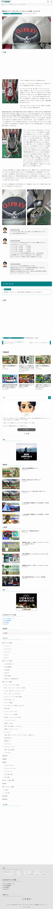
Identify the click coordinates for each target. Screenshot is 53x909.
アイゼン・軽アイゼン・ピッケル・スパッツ (14, 690)
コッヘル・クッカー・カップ (11, 711)
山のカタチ (6, 624)
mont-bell (37, 874)
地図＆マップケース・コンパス (11, 729)
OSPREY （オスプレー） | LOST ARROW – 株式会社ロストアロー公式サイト (23, 292)
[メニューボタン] (51, 1)
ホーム (9, 904)
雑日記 (5, 799)
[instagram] (26, 433)
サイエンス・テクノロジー (10, 768)
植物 (5, 759)
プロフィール (21, 904)
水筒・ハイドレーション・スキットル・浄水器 (15, 687)
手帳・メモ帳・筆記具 (9, 749)
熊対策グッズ (7, 740)
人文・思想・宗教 (8, 774)
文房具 (5, 796)
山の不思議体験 (7, 620)
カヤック (6, 657)
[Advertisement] (26, 65)
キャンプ (6, 654)
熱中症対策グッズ (8, 738)
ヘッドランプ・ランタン (10, 720)
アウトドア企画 (8, 660)
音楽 (5, 783)
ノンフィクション (8, 771)
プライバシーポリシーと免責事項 (32, 904)
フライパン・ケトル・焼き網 (11, 714)
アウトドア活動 (8, 642)
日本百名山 (22, 874)
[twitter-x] (24, 433)
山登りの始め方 (8, 675)
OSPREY (36, 337)
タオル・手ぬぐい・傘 (9, 699)
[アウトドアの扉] (6, 1)
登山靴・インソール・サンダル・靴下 (13, 717)
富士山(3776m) (44, 874)
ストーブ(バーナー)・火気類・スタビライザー (15, 705)
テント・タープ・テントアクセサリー (13, 693)
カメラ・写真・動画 (9, 780)
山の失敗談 (6, 622)
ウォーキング (7, 651)
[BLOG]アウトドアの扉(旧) (18, 871)
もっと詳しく (26, 429)
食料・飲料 (7, 708)
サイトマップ (42, 904)
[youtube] (28, 433)
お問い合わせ (14, 904)
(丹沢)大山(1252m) (30, 874)
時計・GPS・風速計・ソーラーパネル (13, 726)
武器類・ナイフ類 (8, 723)
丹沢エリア (27, 871)
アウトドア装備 (6, 13)
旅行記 (5, 755)
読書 (5, 762)
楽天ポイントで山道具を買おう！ (12, 678)
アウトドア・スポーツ (9, 765)
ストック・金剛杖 (8, 702)
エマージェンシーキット (10, 746)
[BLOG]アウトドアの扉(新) (36, 871)
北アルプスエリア (6, 874)
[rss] (30, 899)
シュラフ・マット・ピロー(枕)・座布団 (13, 696)
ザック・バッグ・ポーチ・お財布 (16, 13)
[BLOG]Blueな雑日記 (30, 337)
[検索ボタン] (48, 1)
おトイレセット (8, 743)
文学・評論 (7, 777)
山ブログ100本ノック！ (9, 618)
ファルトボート (8, 752)
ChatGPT (7, 789)
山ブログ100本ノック (9, 664)
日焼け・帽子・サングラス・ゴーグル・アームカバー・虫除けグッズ (20, 735)
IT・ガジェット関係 (9, 786)
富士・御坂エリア (15, 874)
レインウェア (7, 732)
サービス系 (7, 792)
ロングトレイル (8, 649)
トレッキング (7, 646)
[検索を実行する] (49, 397)
